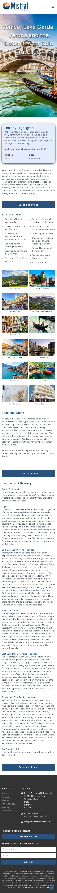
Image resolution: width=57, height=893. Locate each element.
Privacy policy (8, 804)
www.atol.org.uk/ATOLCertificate (37, 887)
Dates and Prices (28, 204)
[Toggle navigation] (52, 7)
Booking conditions (7, 809)
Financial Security (6, 798)
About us (6, 793)
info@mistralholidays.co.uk (37, 822)
